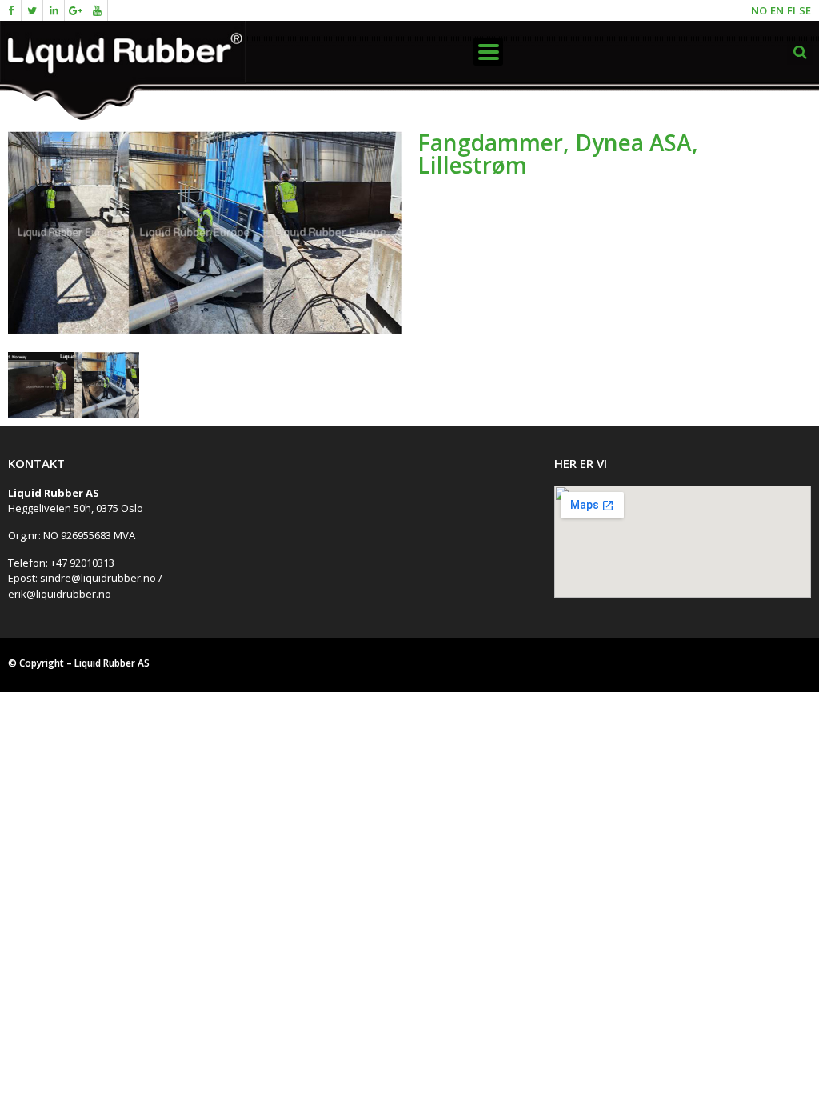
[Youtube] (97, 10)
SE (805, 10)
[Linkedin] (54, 10)
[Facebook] (11, 10)
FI (791, 10)
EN (777, 10)
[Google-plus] (75, 10)
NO (759, 10)
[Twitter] (32, 10)
